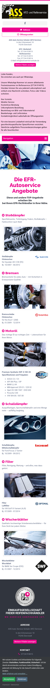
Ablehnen (22, 679)
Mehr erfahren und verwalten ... (14, 674)
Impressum (6, 685)
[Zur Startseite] (25, 11)
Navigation (8, 138)
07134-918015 (27, 654)
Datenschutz (15, 685)
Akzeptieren (9, 679)
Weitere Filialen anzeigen (25, 65)
